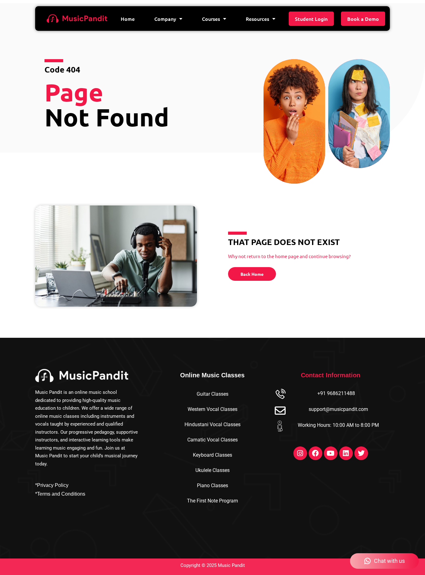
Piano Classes (212, 485)
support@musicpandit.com (338, 409)
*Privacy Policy (51, 485)
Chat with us (389, 561)
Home (128, 18)
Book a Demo (363, 18)
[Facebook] (315, 453)
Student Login (311, 18)
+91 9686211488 (336, 393)
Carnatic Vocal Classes (212, 440)
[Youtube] (331, 453)
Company (165, 18)
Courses (211, 18)
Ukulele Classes (212, 470)
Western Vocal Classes (212, 409)
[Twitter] (361, 453)
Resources (257, 18)
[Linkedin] (346, 453)
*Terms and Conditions (60, 494)
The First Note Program (212, 501)
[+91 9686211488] (280, 394)
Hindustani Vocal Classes (212, 424)
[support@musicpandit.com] (280, 410)
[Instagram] (300, 453)
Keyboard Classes (212, 455)
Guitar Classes (212, 394)
